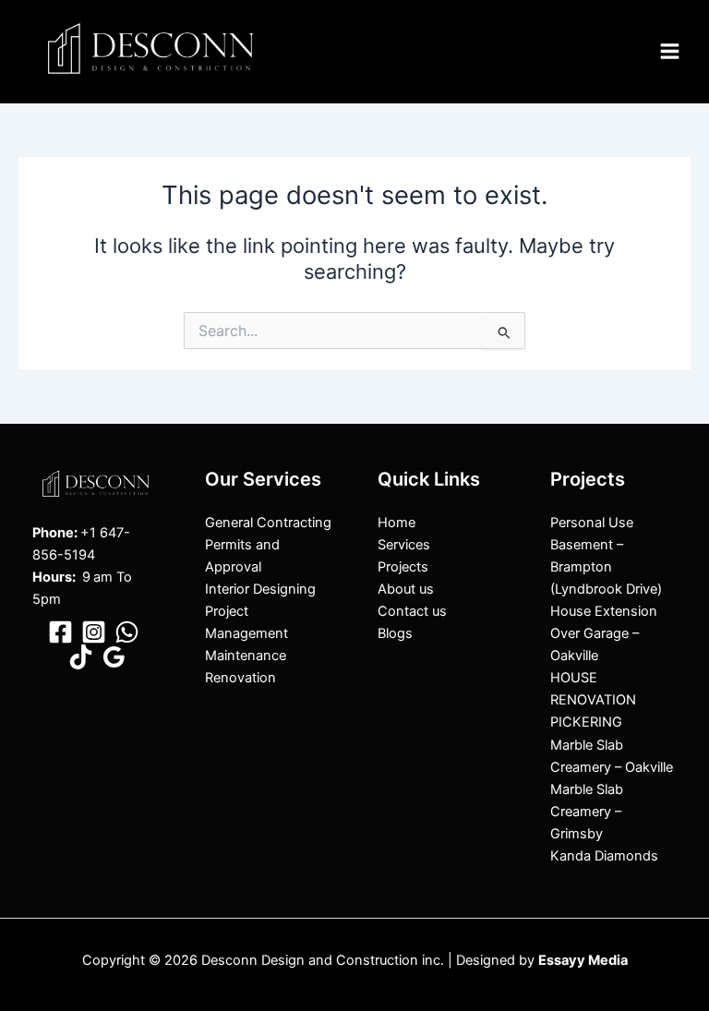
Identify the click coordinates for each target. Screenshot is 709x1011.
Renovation (240, 677)
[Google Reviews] (114, 656)
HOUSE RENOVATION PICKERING (593, 699)
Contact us (412, 611)
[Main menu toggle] (670, 51)
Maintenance (245, 655)
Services (404, 544)
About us (406, 589)
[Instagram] (93, 632)
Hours (52, 577)
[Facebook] (60, 632)
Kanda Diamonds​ (604, 856)
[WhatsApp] (126, 632)
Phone (53, 532)
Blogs (395, 633)
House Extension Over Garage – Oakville (603, 633)
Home (396, 522)
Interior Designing (260, 589)
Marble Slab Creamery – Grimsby (586, 811)
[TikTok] (80, 656)
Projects (403, 567)
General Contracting (268, 522)
